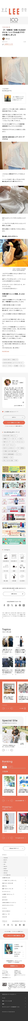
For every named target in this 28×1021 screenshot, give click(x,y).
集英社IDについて (5, 973)
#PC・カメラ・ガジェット (9, 445)
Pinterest (20, 605)
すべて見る (21, 708)
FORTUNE (6, 870)
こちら (9, 988)
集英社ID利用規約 (17, 972)
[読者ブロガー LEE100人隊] (14, 20)
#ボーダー (14, 438)
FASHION (6, 857)
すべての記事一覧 (7, 875)
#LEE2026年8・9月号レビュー (10, 435)
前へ (3, 708)
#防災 (20, 438)
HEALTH (5, 866)
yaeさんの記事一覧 (18, 405)
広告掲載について (17, 970)
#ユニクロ (18, 454)
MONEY (5, 868)
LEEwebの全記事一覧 (19, 800)
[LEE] (14, 11)
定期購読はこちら (14, 966)
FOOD (5, 862)
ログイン (14, 417)
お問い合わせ (14, 593)
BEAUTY (5, 860)
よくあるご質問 (5, 972)
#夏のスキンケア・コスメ (8, 441)
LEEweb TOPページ (14, 848)
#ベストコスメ (20, 441)
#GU (11, 457)
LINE (24, 605)
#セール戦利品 (20, 448)
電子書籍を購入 (17, 954)
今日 (5, 767)
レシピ (9, 767)
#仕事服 (16, 365)
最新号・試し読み (17, 952)
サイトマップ (4, 970)
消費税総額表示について (6, 977)
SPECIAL (5, 873)
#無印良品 (5, 457)
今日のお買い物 (6, 27)
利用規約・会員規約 (18, 973)
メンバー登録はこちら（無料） (14, 422)
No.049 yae (5, 351)
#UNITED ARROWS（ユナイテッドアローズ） (13, 362)
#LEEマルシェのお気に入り (9, 448)
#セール (22, 365)
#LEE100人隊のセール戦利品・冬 (10, 359)
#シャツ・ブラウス (7, 365)
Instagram (23, 402)
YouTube (16, 605)
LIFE (4, 864)
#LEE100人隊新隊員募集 (8, 454)
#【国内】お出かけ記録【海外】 (10, 451)
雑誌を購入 (16, 956)
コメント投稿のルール (6, 975)
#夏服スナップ (6, 438)
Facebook (4, 605)
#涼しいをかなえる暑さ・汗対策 (10, 460)
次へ (11, 708)
